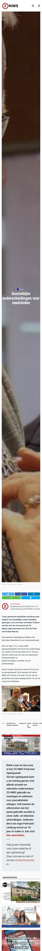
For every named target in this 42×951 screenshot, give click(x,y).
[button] (8, 594)
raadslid (23, 723)
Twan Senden (15, 604)
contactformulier (25, 860)
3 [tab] (21, 713)
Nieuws (21, 289)
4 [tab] (23, 713)
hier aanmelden (15, 835)
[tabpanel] (21, 701)
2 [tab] (20, 713)
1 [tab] (18, 713)
